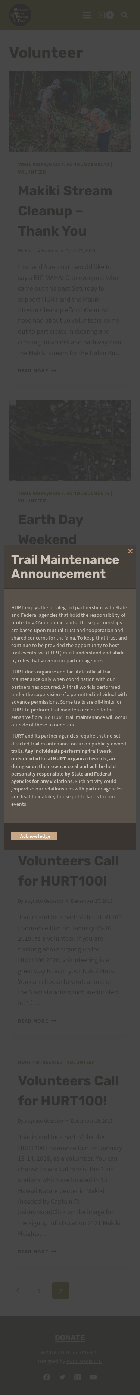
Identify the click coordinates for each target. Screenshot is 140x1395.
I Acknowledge (34, 836)
